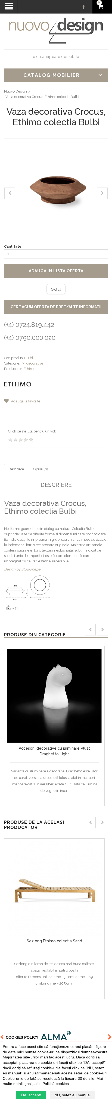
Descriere (16, 469)
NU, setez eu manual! (73, 1095)
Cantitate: (13, 246)
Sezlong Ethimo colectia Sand (54, 941)
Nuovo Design (15, 91)
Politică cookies (55, 1083)
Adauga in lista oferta (56, 271)
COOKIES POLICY (22, 1037)
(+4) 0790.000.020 (29, 338)
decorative (34, 363)
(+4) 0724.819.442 (29, 325)
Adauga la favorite (25, 401)
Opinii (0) (40, 469)
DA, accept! (31, 1095)
